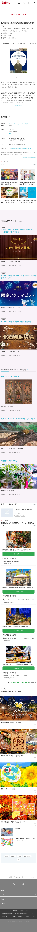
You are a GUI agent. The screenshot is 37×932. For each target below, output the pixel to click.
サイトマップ (8, 911)
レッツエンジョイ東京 (7, 877)
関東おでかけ (17, 877)
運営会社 (33, 916)
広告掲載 (27, 916)
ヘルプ (31, 913)
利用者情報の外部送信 (7, 913)
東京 (20, 856)
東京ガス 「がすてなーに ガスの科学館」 (19, 124)
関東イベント (25, 877)
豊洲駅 (13, 856)
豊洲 (7, 856)
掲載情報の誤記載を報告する (29, 157)
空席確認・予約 (18, 554)
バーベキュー (15, 682)
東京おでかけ (33, 877)
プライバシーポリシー (25, 911)
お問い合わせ (4, 916)
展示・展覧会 (27, 856)
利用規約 (15, 911)
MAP (10, 133)
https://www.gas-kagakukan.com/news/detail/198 (20, 148)
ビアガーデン (24, 682)
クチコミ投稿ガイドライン (21, 913)
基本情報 (4, 117)
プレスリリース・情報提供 (16, 916)
